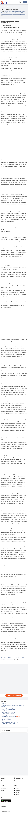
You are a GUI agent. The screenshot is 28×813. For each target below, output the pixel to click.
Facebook (18, 790)
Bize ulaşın (16, 780)
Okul (2, 806)
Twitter (17, 792)
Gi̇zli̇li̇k (2, 790)
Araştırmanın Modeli (6, 719)
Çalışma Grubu (5, 720)
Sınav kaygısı (4, 715)
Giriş (25, 2)
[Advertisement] (14, 144)
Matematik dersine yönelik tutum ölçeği (10, 722)
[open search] (20, 2)
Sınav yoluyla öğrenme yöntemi (8, 712)
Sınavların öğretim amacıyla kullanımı (10, 710)
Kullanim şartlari (4, 788)
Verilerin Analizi (5, 725)
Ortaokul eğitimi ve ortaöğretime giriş (10, 708)
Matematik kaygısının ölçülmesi (8, 713)
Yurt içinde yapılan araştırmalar (11, 716)
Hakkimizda (3, 780)
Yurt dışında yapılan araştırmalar (9, 718)
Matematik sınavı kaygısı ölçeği (8, 723)
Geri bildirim (16, 782)
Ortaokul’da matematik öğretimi (8, 709)
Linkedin (17, 788)
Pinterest (18, 794)
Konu (5, 806)
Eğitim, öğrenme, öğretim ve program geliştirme (12, 703)
